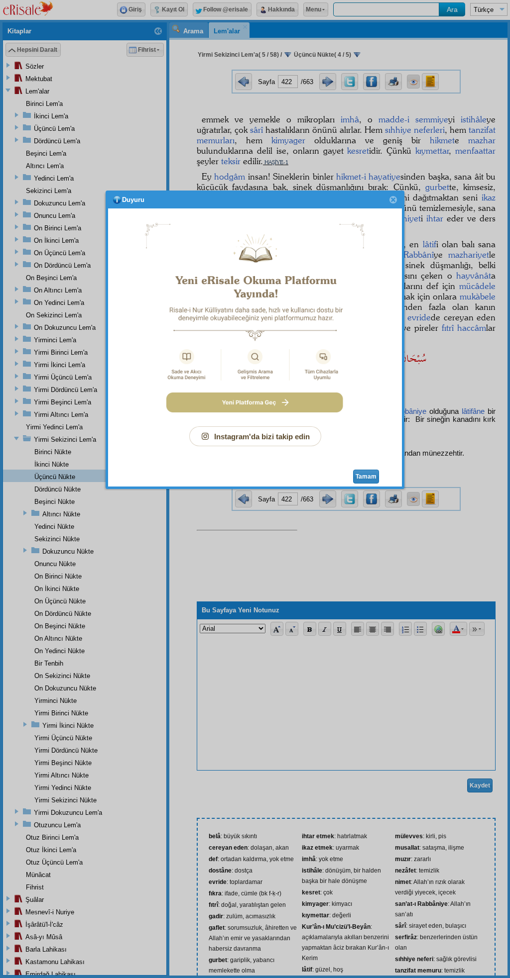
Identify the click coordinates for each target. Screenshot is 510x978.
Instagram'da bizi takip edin (262, 436)
